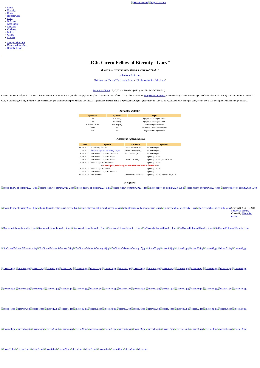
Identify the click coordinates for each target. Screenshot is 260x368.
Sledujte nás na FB (16, 42)
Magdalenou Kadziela (154, 95)
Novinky (11, 10)
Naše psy (11, 21)
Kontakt (11, 37)
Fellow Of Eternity (240, 210)
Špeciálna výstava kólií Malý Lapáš (105, 150)
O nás (10, 13)
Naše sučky (12, 24)
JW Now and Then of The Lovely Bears (114, 80)
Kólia (9, 18)
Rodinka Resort (14, 48)
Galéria (10, 32)
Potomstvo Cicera (101, 90)
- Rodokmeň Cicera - (130, 75)
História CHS (13, 15)
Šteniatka (11, 26)
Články (10, 34)
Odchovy (11, 29)
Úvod (10, 7)
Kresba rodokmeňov (17, 45)
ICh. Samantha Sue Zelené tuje (150, 80)
